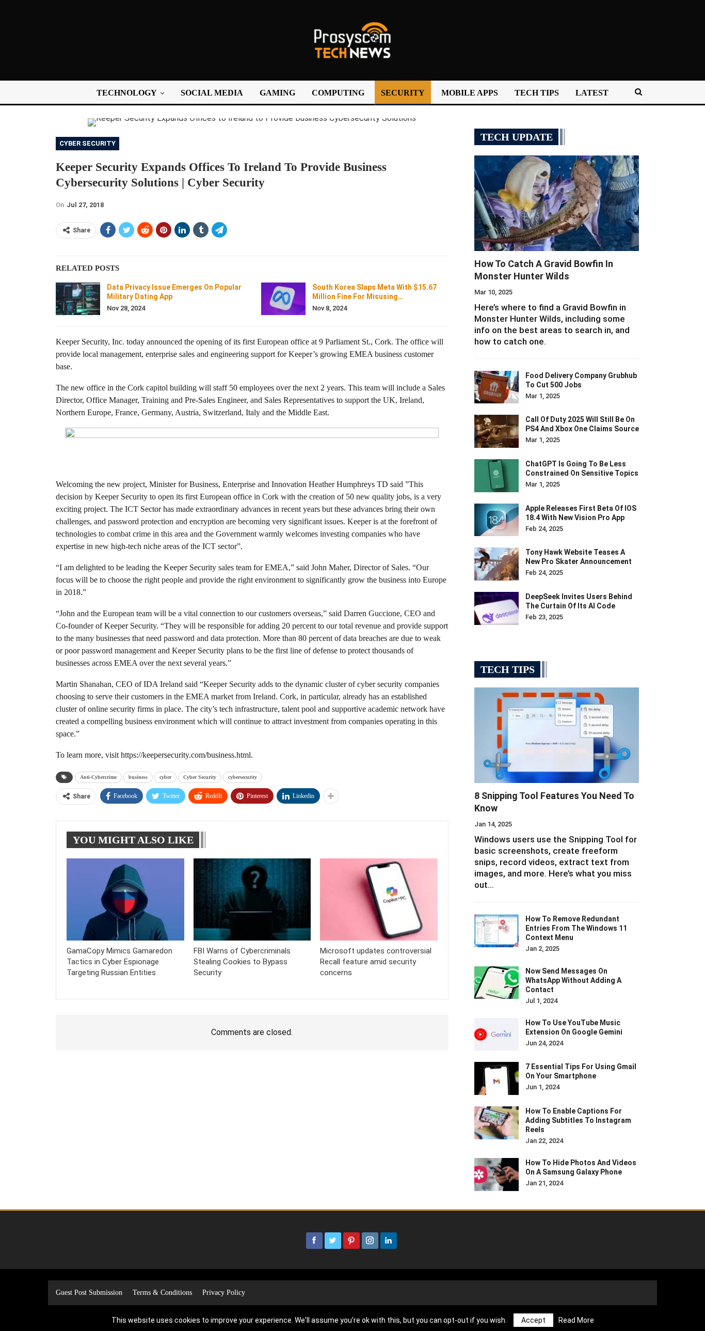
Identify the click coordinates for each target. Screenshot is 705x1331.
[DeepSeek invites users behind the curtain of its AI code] (496, 608)
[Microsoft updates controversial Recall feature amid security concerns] (379, 899)
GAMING (277, 92)
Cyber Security (87, 143)
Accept (533, 1320)
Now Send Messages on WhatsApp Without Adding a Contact (573, 980)
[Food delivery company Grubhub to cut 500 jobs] (496, 387)
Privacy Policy (223, 1292)
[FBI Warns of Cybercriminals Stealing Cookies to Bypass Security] (252, 899)
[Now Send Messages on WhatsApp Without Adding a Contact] (496, 982)
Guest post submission (89, 1292)
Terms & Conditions (162, 1292)
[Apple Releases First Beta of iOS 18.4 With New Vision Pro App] (496, 520)
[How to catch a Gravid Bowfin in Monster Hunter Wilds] (556, 203)
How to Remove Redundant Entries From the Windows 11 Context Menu (576, 928)
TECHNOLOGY (127, 92)
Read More (576, 1320)
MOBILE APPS (469, 92)
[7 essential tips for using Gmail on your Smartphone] (496, 1078)
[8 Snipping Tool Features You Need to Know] (556, 735)
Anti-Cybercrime (98, 777)
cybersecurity (242, 777)
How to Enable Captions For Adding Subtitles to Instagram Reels (578, 1120)
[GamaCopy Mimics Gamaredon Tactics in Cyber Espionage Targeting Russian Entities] (125, 899)
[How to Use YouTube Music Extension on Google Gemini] (496, 1034)
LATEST (591, 92)
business (138, 777)
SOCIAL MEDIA (212, 92)
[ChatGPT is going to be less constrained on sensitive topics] (496, 475)
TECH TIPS (537, 92)
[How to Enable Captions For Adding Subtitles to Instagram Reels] (496, 1122)
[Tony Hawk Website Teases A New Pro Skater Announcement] (496, 564)
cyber (165, 777)
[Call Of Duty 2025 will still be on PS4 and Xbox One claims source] (496, 431)
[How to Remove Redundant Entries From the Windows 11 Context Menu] (496, 930)
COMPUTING (338, 92)
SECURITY (403, 92)
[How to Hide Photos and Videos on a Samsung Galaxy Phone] (496, 1174)
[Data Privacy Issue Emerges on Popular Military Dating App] (78, 299)
